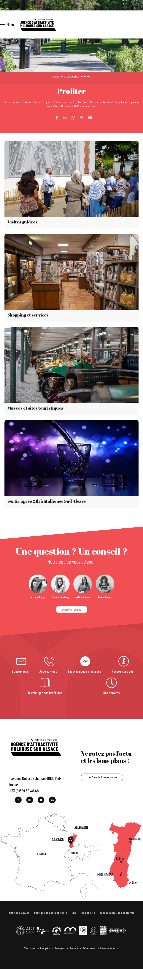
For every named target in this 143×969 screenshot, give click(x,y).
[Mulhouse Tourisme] (38, 24)
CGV (74, 912)
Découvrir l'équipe (71, 609)
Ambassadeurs (109, 948)
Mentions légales (19, 912)
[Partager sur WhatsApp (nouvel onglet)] (71, 117)
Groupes (60, 948)
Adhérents (89, 948)
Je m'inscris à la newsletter (102, 777)
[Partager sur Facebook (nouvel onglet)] (55, 117)
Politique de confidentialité (51, 912)
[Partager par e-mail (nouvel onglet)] (88, 117)
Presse (74, 948)
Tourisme (30, 948)
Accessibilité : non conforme (117, 912)
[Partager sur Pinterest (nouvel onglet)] (80, 117)
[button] (53, 5)
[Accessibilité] (48, 4)
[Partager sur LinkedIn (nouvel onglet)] (63, 117)
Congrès (45, 948)
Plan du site (88, 912)
